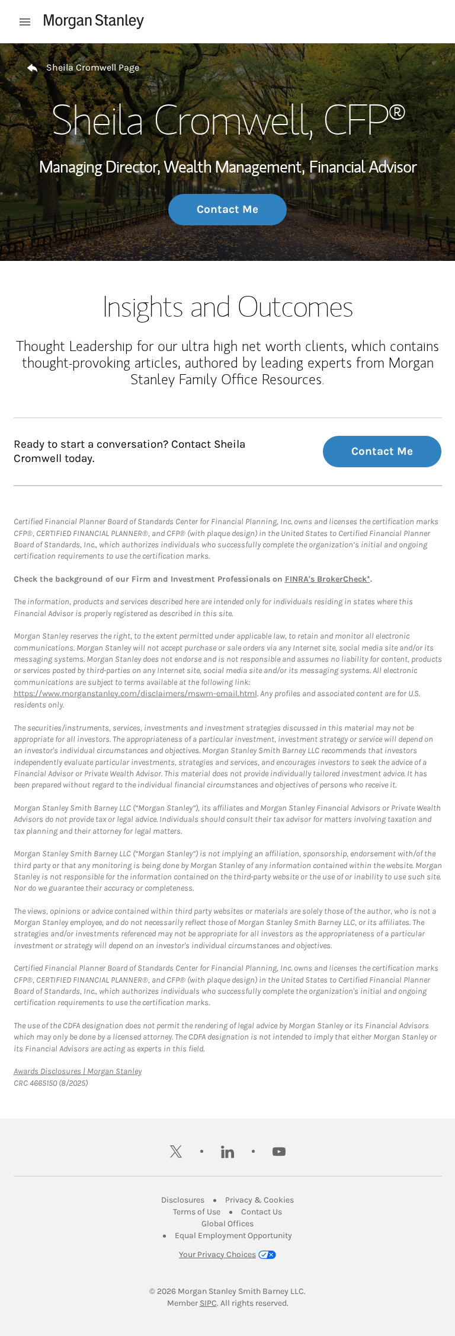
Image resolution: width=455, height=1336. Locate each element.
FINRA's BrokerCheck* (327, 579)
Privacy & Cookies (259, 1200)
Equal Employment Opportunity (233, 1235)
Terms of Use (196, 1212)
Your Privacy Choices (217, 1254)
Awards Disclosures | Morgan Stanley (78, 1071)
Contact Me (227, 209)
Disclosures (182, 1200)
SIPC (208, 1303)
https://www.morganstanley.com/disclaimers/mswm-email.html (135, 693)
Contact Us (261, 1212)
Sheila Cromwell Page (92, 67)
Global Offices (227, 1224)
